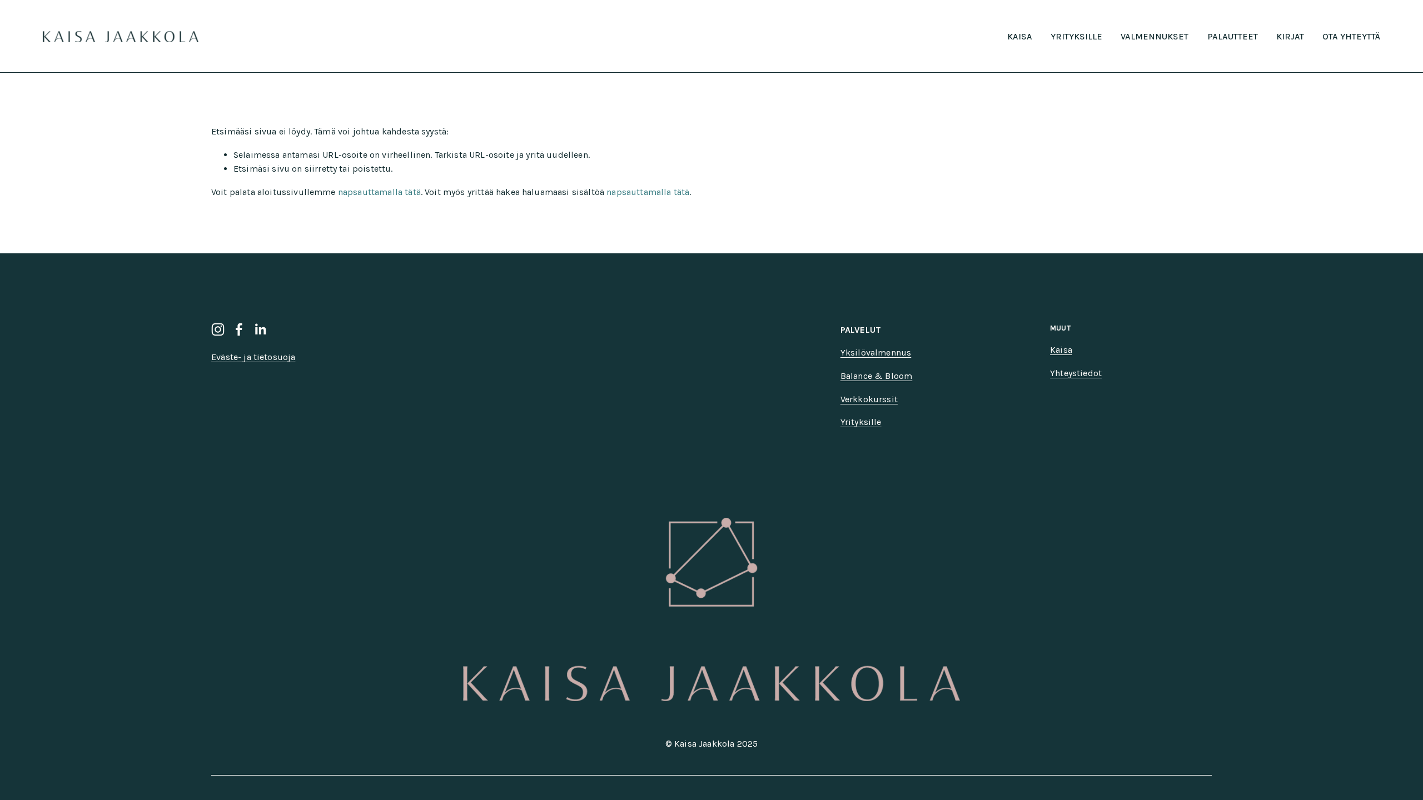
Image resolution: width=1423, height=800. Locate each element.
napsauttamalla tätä (379, 192)
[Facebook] (239, 329)
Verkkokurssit (869, 399)
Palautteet (1232, 36)
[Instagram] (218, 329)
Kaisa (1019, 36)
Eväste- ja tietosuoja (253, 357)
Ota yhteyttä (1351, 36)
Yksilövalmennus (875, 352)
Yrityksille (1076, 36)
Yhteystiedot (1076, 373)
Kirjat (1290, 36)
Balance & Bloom (876, 376)
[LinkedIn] (260, 329)
